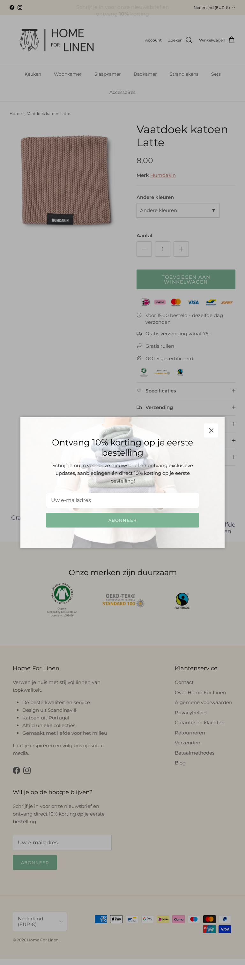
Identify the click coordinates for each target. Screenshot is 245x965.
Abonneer (122, 520)
